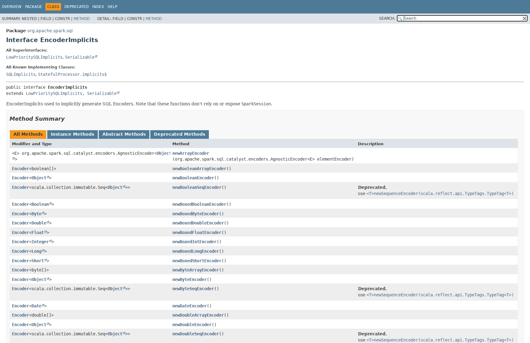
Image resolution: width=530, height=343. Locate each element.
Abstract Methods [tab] (124, 134)
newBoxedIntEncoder (194, 241)
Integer (40, 241)
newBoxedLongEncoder (195, 251)
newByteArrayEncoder (195, 269)
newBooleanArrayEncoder (199, 168)
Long (36, 251)
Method (82, 19)
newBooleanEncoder (193, 177)
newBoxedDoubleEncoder (198, 222)
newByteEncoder (189, 279)
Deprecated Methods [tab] (179, 134)
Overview (11, 7)
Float (38, 232)
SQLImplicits (21, 74)
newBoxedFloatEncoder (196, 232)
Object (39, 177)
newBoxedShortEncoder (196, 260)
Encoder (20, 168)
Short (38, 260)
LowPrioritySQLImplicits (34, 57)
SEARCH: (387, 18)
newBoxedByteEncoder (195, 213)
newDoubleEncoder (192, 324)
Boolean (40, 204)
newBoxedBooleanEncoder (199, 204)
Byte (36, 213)
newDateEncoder (189, 305)
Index (98, 7)
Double (39, 222)
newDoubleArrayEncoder (198, 315)
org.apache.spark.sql (50, 30)
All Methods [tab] (28, 134)
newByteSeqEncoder (193, 288)
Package (33, 7)
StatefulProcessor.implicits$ (72, 74)
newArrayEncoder (190, 153)
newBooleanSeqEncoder (196, 187)
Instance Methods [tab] (72, 134)
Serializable (79, 57)
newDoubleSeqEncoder (195, 333)
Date (36, 305)
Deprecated (76, 7)
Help (112, 7)
